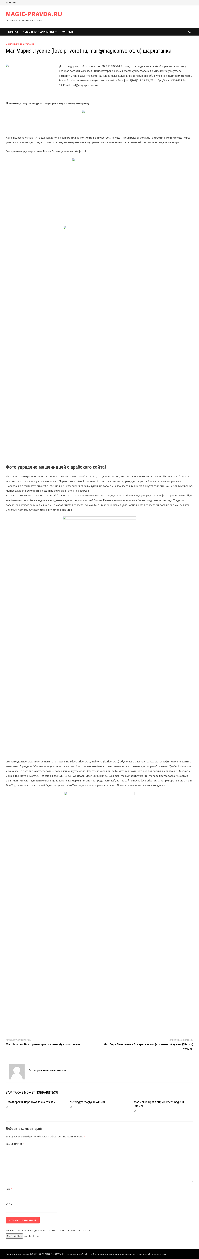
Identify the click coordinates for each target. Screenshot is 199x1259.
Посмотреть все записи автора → (47, 1070)
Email (10, 1203)
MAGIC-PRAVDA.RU (34, 14)
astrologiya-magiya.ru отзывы (88, 1102)
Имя (9, 1189)
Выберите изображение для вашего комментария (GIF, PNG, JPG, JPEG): (48, 1230)
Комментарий (15, 1144)
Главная (13, 31)
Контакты (68, 31)
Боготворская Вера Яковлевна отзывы (31, 1102)
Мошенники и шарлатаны (38, 31)
